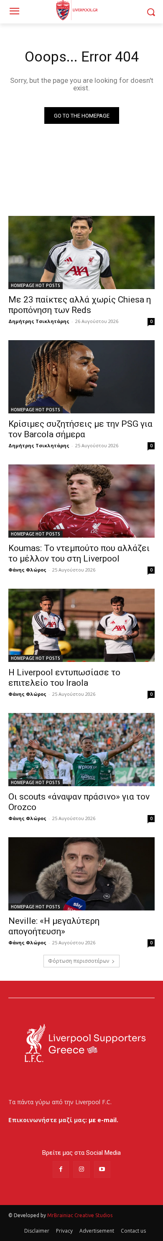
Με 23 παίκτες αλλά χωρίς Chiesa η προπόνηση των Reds (79, 305)
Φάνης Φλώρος (27, 570)
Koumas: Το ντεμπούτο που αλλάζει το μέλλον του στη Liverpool (79, 553)
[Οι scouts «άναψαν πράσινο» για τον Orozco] (81, 749)
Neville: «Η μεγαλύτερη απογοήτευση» (53, 926)
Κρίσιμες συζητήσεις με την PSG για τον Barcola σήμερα (80, 429)
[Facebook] (61, 1169)
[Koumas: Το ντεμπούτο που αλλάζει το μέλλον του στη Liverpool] (81, 501)
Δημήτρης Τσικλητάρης (38, 321)
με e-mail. (103, 1120)
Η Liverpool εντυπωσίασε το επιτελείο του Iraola (64, 677)
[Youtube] (102, 1169)
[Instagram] (81, 1169)
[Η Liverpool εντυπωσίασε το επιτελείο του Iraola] (81, 625)
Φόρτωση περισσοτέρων (78, 960)
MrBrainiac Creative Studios (79, 1215)
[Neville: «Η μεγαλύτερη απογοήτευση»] (81, 873)
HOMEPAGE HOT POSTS (35, 285)
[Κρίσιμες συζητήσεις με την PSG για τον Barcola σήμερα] (81, 376)
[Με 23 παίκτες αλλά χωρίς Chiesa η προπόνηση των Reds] (81, 252)
